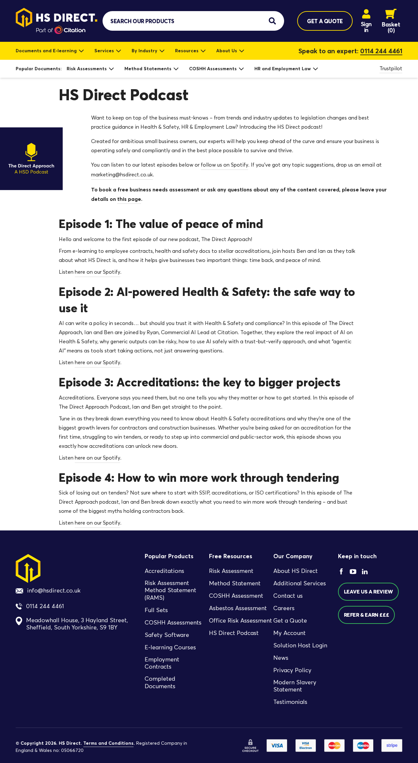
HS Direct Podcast (234, 633)
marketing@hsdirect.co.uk (122, 174)
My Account (289, 633)
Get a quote (325, 21)
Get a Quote (290, 620)
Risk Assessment (231, 571)
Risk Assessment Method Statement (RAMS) (170, 590)
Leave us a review (368, 591)
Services (104, 51)
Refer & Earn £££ (366, 614)
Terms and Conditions (108, 743)
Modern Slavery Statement (294, 686)
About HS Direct (295, 571)
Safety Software (167, 635)
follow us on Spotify (224, 165)
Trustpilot (390, 68)
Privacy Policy (292, 670)
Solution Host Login (300, 645)
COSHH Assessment (236, 595)
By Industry (144, 51)
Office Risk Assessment (240, 620)
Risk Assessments (87, 69)
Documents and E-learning (46, 51)
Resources (187, 51)
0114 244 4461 (381, 51)
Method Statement (235, 583)
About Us (226, 51)
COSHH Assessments (213, 69)
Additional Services (299, 583)
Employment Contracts (162, 663)
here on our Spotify (97, 272)
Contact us (288, 595)
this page (129, 199)
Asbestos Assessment (238, 608)
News (280, 657)
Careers (284, 608)
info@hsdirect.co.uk (54, 590)
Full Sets (156, 610)
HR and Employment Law (282, 69)
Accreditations (164, 571)
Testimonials (290, 702)
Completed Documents (160, 682)
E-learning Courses (170, 647)
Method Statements (147, 69)
